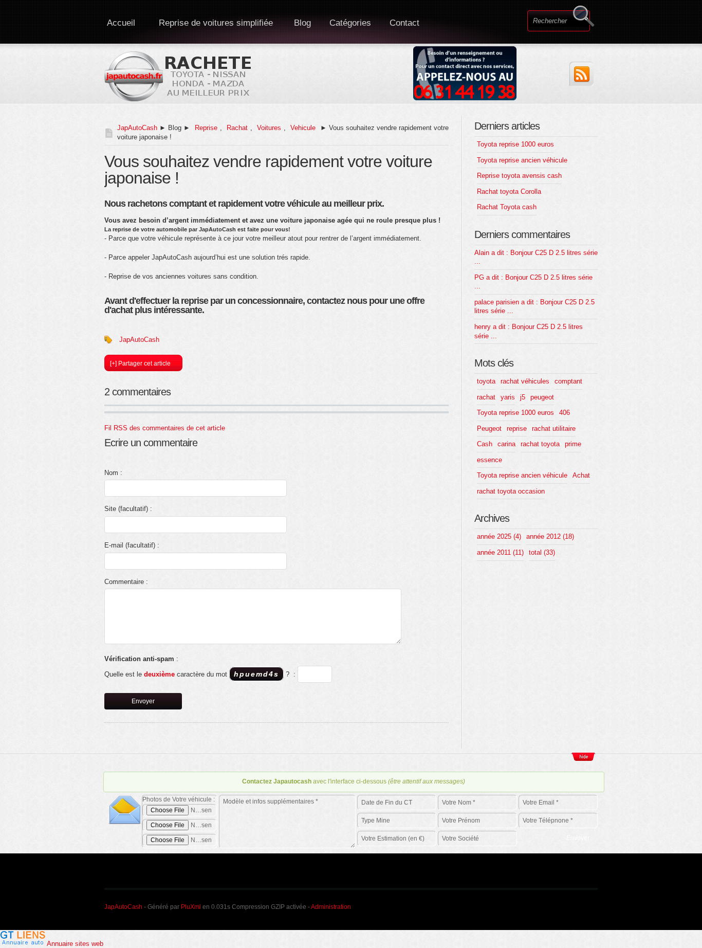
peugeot (542, 397)
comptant (568, 381)
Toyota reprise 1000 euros (515, 144)
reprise (517, 428)
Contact (404, 23)
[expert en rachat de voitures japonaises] (179, 76)
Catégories (350, 23)
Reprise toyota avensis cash (519, 175)
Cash (484, 444)
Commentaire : (126, 582)
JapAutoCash (137, 128)
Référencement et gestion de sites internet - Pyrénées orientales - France (509, 905)
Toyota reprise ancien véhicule (522, 160)
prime (573, 444)
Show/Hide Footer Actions (583, 757)
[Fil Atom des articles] (581, 74)
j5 (522, 397)
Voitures (269, 128)
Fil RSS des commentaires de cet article (164, 428)
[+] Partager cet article (140, 363)
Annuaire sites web (75, 943)
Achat (581, 475)
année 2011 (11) (500, 552)
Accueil (121, 23)
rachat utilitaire (554, 428)
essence (489, 460)
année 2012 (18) (550, 536)
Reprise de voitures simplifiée (216, 23)
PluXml (191, 906)
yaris (508, 397)
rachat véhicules (525, 381)
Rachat (237, 128)
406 (564, 412)
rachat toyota (540, 444)
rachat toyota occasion (511, 491)
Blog (302, 23)
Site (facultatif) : (128, 509)
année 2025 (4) (499, 536)
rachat (486, 397)
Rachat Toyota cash (507, 207)
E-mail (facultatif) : (131, 545)
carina (506, 444)
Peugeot (489, 428)
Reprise (206, 128)
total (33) (542, 552)
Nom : (113, 473)
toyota (486, 381)
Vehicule (303, 128)
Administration (331, 906)
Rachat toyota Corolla (509, 191)
